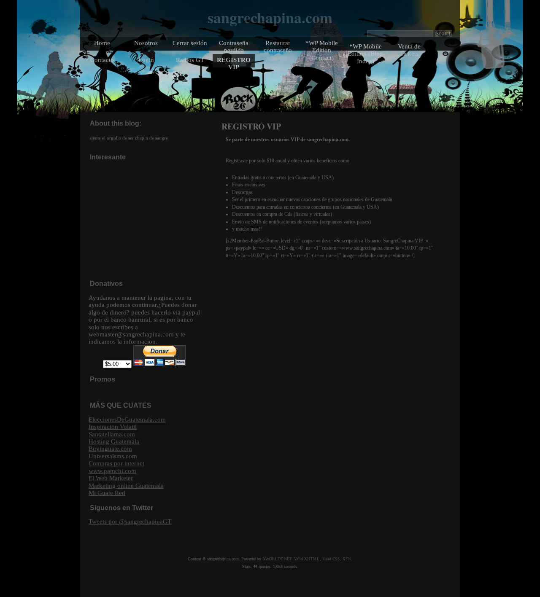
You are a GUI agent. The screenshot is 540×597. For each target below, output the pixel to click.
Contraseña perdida (233, 46)
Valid (307, 559)
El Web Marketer (111, 477)
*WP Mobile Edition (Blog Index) (365, 54)
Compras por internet (116, 463)
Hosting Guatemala (114, 441)
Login (146, 59)
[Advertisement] (152, 219)
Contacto (102, 59)
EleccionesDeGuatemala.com (127, 419)
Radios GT (190, 59)
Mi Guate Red (107, 492)
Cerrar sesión (190, 42)
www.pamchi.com (112, 470)
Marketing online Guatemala (126, 485)
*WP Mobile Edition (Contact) (321, 50)
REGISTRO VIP (234, 63)
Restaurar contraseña (278, 46)
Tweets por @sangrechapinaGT (130, 521)
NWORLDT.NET (277, 559)
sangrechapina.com (270, 17)
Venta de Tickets (409, 50)
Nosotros (146, 42)
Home (102, 42)
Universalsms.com (113, 456)
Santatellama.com (112, 434)
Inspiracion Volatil (113, 426)
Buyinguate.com (110, 448)
